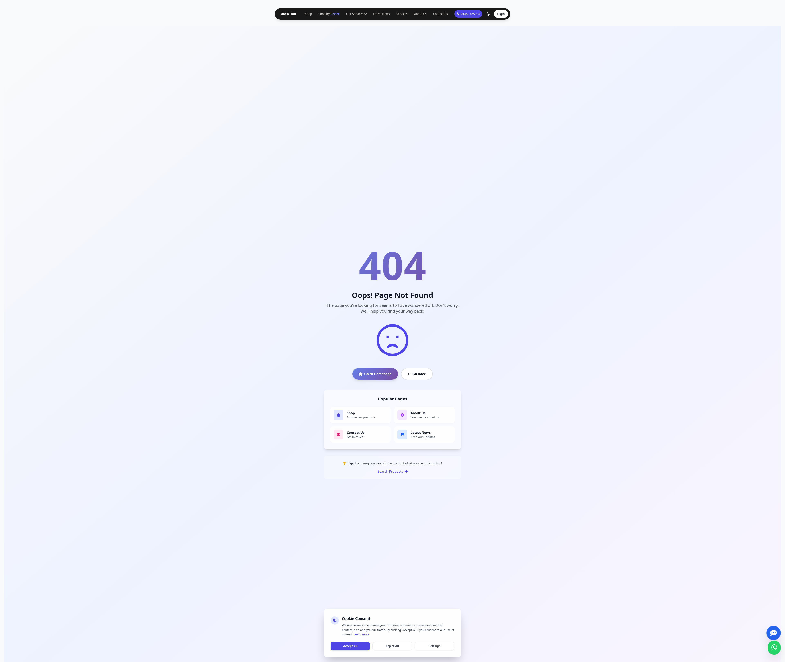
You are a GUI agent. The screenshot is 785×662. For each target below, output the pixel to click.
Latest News (381, 14)
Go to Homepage (377, 374)
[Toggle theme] (488, 14)
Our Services (354, 14)
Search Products (390, 471)
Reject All (392, 646)
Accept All (350, 646)
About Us (420, 14)
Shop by (329, 14)
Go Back (419, 374)
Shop (308, 14)
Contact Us (440, 14)
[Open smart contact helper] (773, 634)
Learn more (361, 634)
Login (501, 14)
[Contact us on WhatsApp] (774, 648)
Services (401, 14)
